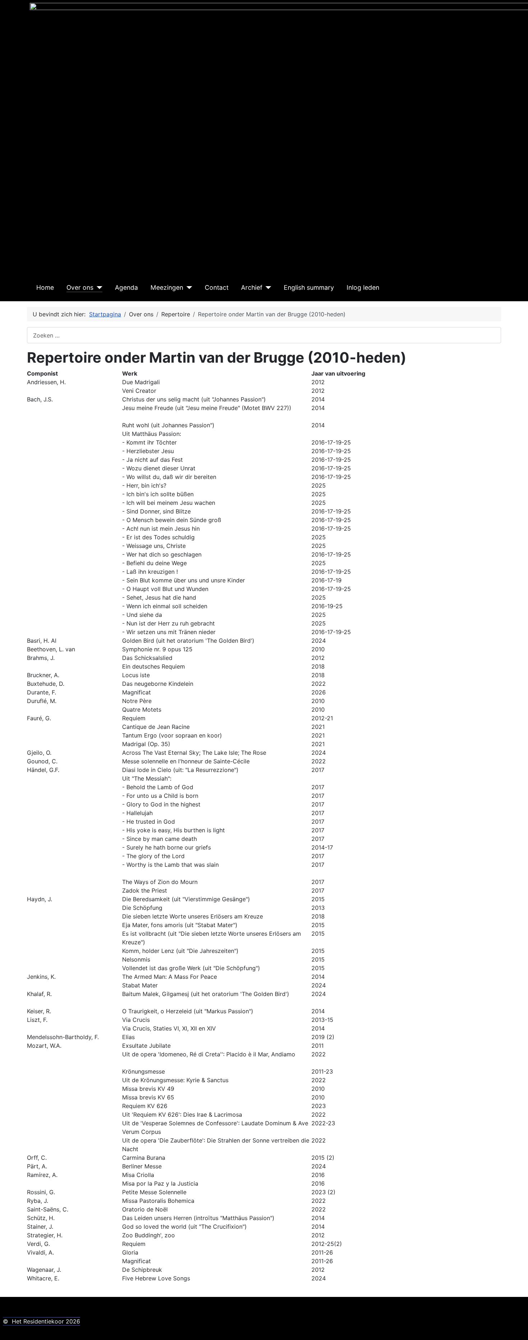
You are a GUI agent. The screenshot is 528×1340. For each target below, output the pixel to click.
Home (45, 287)
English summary (309, 287)
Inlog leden (363, 287)
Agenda (126, 287)
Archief (251, 287)
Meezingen (166, 287)
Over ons (79, 287)
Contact (216, 287)
